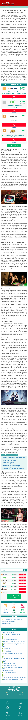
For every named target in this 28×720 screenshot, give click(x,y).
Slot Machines (20, 705)
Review (14, 98)
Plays (14, 96)
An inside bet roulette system (9, 672)
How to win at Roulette (8, 462)
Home (7, 705)
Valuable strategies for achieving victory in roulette (14, 677)
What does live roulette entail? (9, 621)
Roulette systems (7, 674)
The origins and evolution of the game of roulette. (14, 641)
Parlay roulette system (8, 670)
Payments (20, 715)
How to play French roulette (9, 460)
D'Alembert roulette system (9, 661)
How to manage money (8, 632)
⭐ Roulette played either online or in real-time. (12, 619)
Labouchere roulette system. (9, 665)
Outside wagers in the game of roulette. (12, 650)
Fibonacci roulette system (9, 663)
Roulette (13, 607)
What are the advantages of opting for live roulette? (13, 625)
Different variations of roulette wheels (11, 675)
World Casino (14, 718)
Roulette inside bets (7, 651)
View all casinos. (14, 145)
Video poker (8, 715)
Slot (4, 607)
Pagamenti (22, 612)
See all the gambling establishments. (14, 596)
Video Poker (5, 612)
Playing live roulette (6, 623)
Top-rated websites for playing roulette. (12, 465)
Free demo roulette (7, 656)
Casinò (13, 612)
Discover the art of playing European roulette (13, 634)
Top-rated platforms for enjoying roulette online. (14, 643)
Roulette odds (6, 648)
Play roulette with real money (10, 463)
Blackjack (22, 607)
